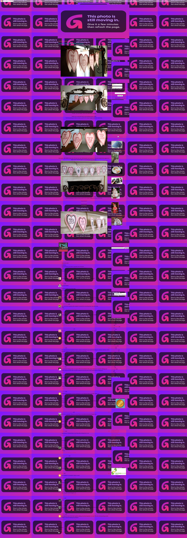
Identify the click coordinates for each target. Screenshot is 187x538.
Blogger (122, 476)
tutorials (112, 372)
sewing (112, 361)
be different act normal (115, 431)
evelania (63, 391)
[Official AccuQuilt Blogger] (120, 407)
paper (112, 353)
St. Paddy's (113, 363)
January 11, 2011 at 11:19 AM (69, 388)
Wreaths (112, 376)
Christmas (113, 329)
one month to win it (114, 351)
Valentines (79, 254)
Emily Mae (64, 295)
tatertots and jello (114, 445)
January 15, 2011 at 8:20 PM (69, 470)
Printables (113, 357)
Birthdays (113, 324)
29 (109, 514)
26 (109, 488)
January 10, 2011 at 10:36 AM (69, 300)
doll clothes (113, 333)
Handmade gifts (114, 340)
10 (109, 348)
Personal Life (113, 356)
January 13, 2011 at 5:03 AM (69, 435)
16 (109, 399)
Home (84, 524)
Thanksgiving (113, 369)
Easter (112, 334)
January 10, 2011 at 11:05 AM (69, 316)
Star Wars (113, 365)
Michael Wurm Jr (65, 455)
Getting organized (114, 338)
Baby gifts (113, 321)
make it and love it (114, 443)
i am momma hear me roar (115, 439)
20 (109, 438)
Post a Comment (61, 522)
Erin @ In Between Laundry (67, 412)
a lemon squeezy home (115, 430)
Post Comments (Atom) (68, 527)
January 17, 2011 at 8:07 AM (69, 484)
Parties (112, 354)
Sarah (63, 480)
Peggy (63, 498)
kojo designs (113, 440)
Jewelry (112, 344)
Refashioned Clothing (115, 360)
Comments (115, 87)
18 (109, 419)
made (112, 442)
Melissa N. (64, 356)
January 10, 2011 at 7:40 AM (69, 273)
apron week (113, 320)
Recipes (112, 358)
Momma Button (65, 312)
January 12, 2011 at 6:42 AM (69, 408)
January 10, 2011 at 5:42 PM (69, 363)
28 (109, 505)
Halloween (113, 339)
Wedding (112, 375)
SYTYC (112, 367)
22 (109, 456)
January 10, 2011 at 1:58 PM (69, 344)
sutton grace (113, 444)
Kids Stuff (113, 347)
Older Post (107, 524)
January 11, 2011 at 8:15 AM (69, 379)
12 (109, 367)
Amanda (63, 347)
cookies (112, 330)
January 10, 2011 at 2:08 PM (69, 353)
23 (109, 466)
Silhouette (113, 362)
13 (109, 375)
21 (109, 445)
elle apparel (113, 438)
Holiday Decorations (72, 254)
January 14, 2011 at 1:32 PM (69, 452)
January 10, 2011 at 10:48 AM (69, 309)
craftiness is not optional (115, 434)
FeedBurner (123, 98)
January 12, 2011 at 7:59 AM (69, 416)
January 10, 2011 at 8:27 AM (69, 292)
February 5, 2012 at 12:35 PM (69, 519)
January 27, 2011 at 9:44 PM (69, 502)
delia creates (113, 436)
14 (109, 383)
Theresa (63, 445)
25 (109, 480)
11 (109, 356)
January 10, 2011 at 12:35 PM (69, 332)
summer (112, 366)
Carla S (63, 366)
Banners (64, 254)
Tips (112, 371)
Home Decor (113, 343)
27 (109, 498)
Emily (63, 505)
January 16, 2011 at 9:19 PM (69, 477)
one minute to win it (114, 349)
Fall (112, 335)
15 (109, 391)
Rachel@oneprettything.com (67, 328)
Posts (114, 84)
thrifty (112, 370)
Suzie (63, 283)
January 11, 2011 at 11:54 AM (69, 395)
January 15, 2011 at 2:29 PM (69, 462)
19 (109, 431)
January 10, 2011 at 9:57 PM (69, 372)
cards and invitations (114, 326)
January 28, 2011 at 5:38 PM (69, 510)
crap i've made (113, 435)
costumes (113, 331)
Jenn (63, 473)
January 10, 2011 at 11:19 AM (69, 325)
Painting (112, 352)
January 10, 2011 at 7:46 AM (69, 280)
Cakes (112, 325)
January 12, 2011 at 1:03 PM (69, 427)
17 (109, 412)
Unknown (64, 336)
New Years (113, 348)
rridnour (63, 514)
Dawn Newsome (65, 304)
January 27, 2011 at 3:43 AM (69, 494)
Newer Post (60, 524)
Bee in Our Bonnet (114, 433)
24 (109, 473)
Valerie (63, 466)
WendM (63, 487)
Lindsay (63, 276)
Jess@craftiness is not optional (68, 375)
